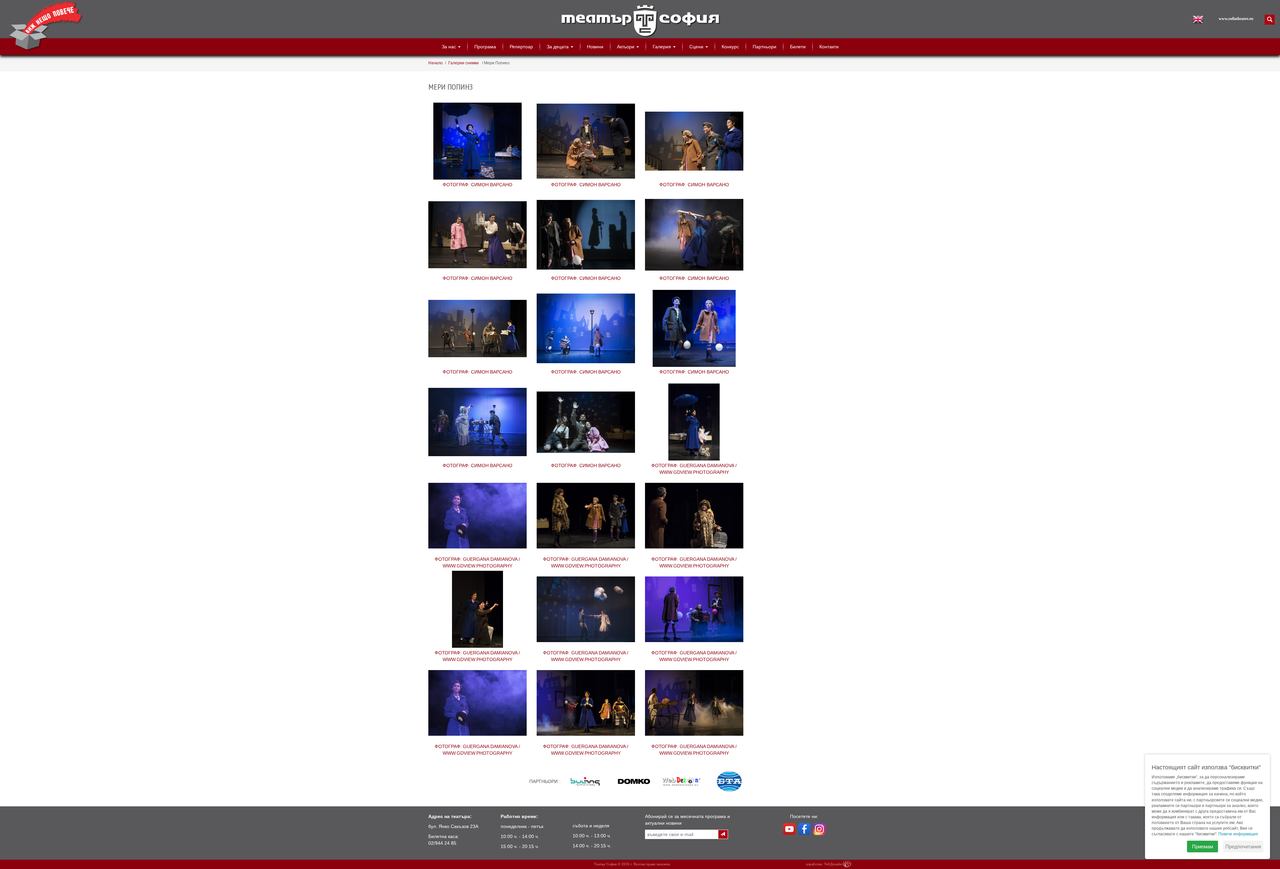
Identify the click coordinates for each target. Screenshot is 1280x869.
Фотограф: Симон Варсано (477, 142)
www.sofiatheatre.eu (1236, 18)
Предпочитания (1243, 846)
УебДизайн (833, 864)
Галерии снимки (464, 63)
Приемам (1202, 846)
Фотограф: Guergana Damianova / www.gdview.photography (694, 423)
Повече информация (1238, 834)
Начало (435, 63)
